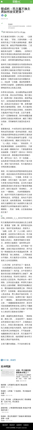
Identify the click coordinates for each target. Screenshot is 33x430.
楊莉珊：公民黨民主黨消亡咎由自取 (14, 385)
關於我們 (5, 425)
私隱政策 (26, 425)
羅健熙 (13, 360)
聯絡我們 (12, 425)
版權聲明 (19, 425)
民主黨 (6, 360)
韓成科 (10, 24)
